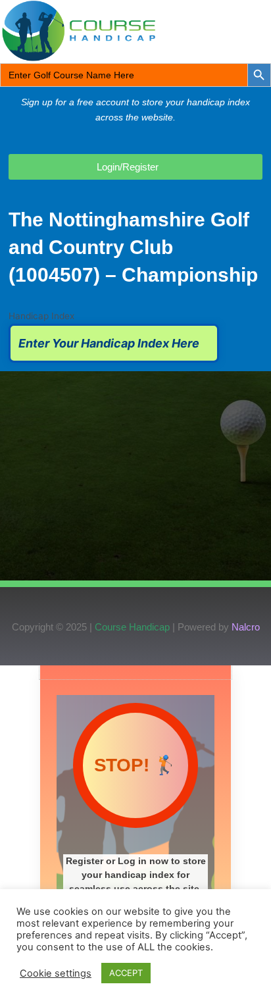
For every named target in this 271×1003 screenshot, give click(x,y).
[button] (229, 30)
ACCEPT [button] (126, 972)
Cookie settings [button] (55, 973)
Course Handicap (132, 626)
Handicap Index (41, 316)
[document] (135, 834)
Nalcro (246, 626)
